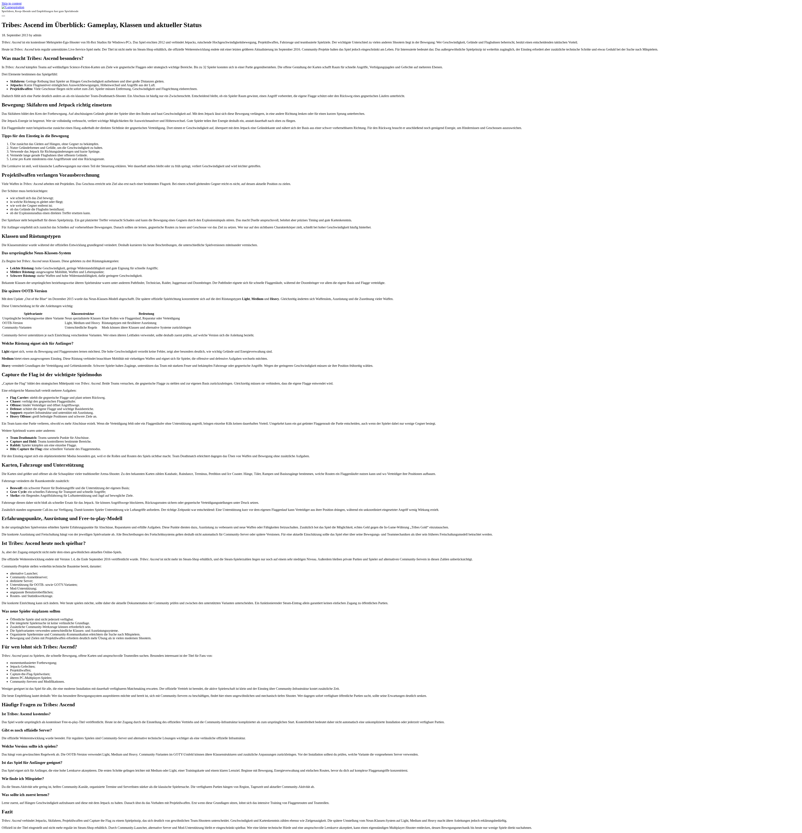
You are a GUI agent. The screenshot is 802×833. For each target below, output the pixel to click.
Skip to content (12, 3)
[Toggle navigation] (3, 15)
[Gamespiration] (401, 7)
